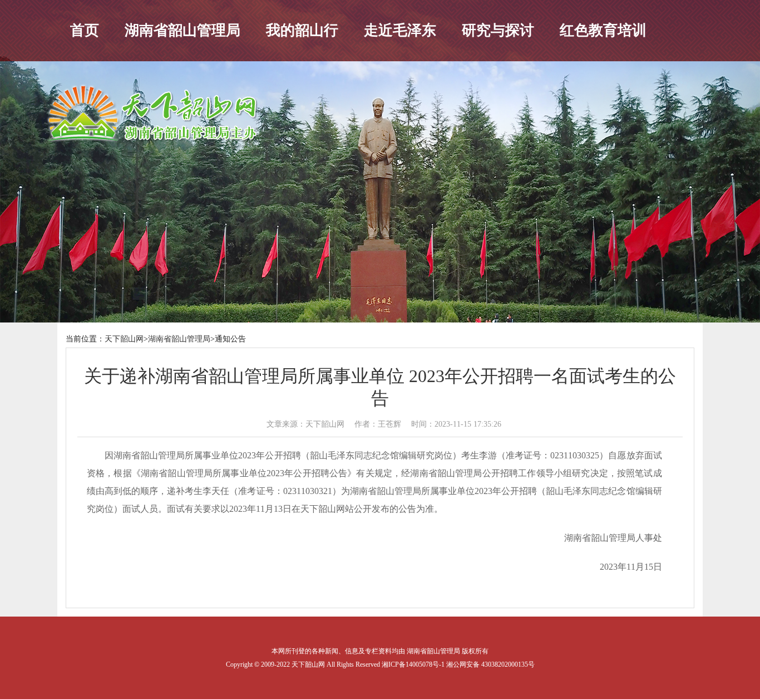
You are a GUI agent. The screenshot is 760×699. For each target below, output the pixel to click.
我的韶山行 (302, 30)
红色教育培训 (603, 30)
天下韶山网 (124, 339)
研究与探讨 (498, 30)
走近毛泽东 (400, 30)
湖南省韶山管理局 (182, 30)
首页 (84, 30)
